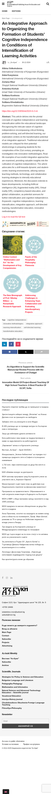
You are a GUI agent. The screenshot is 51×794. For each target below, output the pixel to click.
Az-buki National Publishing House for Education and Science (23, 5)
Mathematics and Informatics (15, 687)
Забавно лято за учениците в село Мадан (20, 422)
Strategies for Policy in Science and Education (22, 677)
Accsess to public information (13, 741)
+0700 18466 (7, 607)
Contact (5, 636)
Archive (5, 665)
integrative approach (34, 324)
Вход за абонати (9, 629)
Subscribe (6, 639)
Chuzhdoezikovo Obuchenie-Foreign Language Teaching (23, 704)
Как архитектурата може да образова (18, 559)
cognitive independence (17, 320)
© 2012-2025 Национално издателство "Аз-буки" (20, 748)
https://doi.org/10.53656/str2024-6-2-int (20, 111)
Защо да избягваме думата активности (18, 434)
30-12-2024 (26, 62)
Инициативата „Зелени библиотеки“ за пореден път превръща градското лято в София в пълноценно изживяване (24, 457)
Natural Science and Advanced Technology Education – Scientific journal (21, 691)
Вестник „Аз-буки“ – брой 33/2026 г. (17, 450)
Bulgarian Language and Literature (17, 680)
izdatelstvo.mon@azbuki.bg (13, 612)
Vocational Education (11, 696)
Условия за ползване (10, 744)
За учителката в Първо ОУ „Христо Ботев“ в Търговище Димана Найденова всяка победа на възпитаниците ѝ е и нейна (23, 545)
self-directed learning (32, 327)
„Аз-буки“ (13, 62)
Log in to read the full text (13, 217)
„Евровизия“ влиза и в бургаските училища (20, 445)
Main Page (6, 18)
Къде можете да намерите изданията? (19, 625)
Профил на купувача (31, 744)
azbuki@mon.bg (8, 615)
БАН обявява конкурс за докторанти (17, 472)
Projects (5, 642)
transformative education (12, 331)
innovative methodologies (13, 324)
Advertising (7, 646)
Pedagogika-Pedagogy (12, 684)
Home (4, 11)
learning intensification (12, 327)
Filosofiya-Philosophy (12, 708)
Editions (16, 11)
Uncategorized (17, 18)
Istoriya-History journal (12, 699)
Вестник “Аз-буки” (10, 658)
